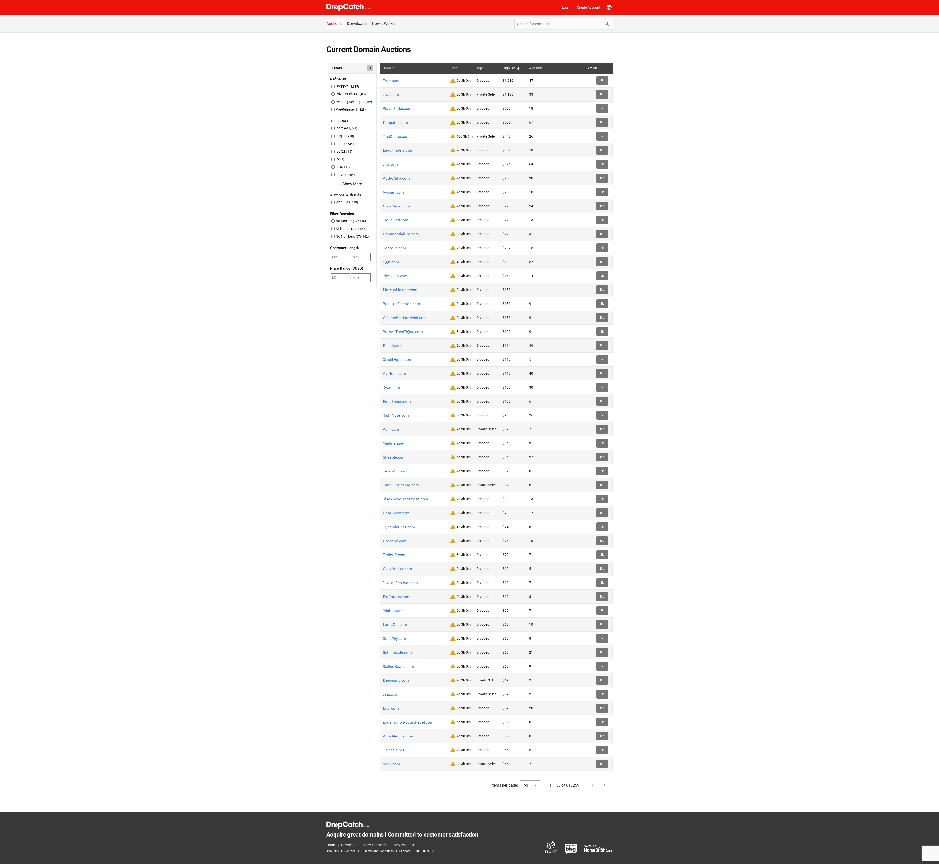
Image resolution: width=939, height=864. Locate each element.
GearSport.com (396, 512)
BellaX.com (393, 345)
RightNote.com (396, 415)
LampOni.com (395, 624)
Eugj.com (391, 708)
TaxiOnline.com (396, 136)
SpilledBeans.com (398, 666)
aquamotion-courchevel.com (408, 722)
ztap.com (391, 94)
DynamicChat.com (399, 526)
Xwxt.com (391, 387)
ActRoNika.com (396, 178)
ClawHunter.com (397, 568)
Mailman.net (394, 443)
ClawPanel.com (396, 206)
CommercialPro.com (401, 233)
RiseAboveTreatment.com (405, 498)
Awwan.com (393, 192)
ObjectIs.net (393, 750)
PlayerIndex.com (398, 108)
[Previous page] (593, 785)
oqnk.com (391, 763)
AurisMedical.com (398, 736)
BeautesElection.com (401, 303)
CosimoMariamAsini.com (405, 317)
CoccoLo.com (394, 247)
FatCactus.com (396, 596)
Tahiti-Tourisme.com (401, 485)
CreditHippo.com (397, 359)
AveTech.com (394, 373)
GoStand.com (395, 540)
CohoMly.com (394, 638)
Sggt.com (391, 261)
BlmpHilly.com (395, 275)
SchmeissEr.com (397, 652)
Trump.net (392, 80)
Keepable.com (395, 122)
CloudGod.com (395, 220)
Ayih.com (391, 429)
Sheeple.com (394, 457)
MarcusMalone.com (400, 289)
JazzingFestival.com (400, 582)
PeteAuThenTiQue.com (403, 331)
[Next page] (605, 785)
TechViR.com (394, 554)
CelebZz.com (394, 471)
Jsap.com (391, 694)
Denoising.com (396, 680)
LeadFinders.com (398, 150)
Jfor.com (390, 164)
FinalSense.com (397, 401)
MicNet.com (393, 610)
